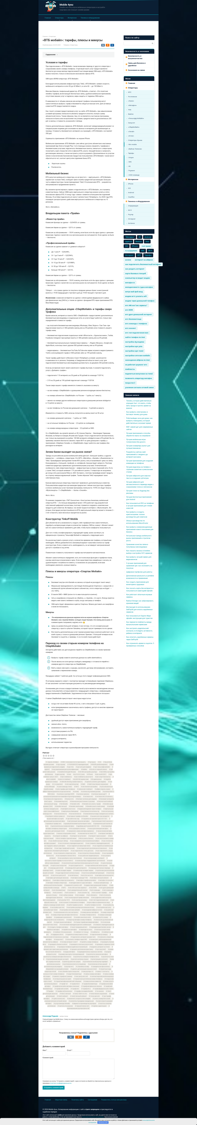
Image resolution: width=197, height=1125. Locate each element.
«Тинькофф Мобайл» (136, 118)
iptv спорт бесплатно (103, 777)
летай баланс (73, 875)
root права (146, 246)
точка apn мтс (95, 996)
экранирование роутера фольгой (78, 1008)
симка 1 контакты (103, 971)
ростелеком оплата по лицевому (75, 964)
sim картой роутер (72, 784)
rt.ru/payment (58, 784)
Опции (131, 157)
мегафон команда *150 (80, 878)
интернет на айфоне (61, 836)
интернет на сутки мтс (78, 836)
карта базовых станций (135, 273)
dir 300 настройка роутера (88, 772)
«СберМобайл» (133, 127)
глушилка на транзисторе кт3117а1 (95, 819)
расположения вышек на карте (58, 959)
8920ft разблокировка (99, 764)
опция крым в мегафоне (63, 922)
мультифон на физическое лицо (99, 902)
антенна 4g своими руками (91, 791)
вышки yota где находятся (100, 816)
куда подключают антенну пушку (68, 873)
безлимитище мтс (62, 801)
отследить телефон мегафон (58, 927)
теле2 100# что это (80, 994)
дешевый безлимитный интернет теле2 (78, 824)
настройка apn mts (58, 907)
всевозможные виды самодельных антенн (99, 814)
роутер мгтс (69, 966)
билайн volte (75, 804)
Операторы (59, 18)
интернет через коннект (98, 836)
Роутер (130, 214)
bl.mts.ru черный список (99, 769)
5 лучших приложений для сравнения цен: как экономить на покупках (139, 565)
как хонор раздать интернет (94, 858)
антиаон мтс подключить (53, 799)
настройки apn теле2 (134, 351)
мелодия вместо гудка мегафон (81, 883)
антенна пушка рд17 (99, 794)
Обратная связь (61, 1100)
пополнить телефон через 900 (77, 939)
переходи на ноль (86, 929)
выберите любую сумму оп (56, 816)
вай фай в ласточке (68, 809)
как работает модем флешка (89, 856)
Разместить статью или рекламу (114, 1100)
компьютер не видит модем (84, 870)
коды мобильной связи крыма (97, 865)
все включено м (75, 814)
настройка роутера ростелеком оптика (81, 907)
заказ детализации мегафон (98, 828)
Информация (133, 206)
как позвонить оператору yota (65, 853)
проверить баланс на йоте (58, 944)
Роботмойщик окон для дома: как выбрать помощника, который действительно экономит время (139, 420)
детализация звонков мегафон (79, 821)
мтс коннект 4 (70, 893)
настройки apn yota (104, 907)
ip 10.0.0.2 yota (79, 774)
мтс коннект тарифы (100, 893)
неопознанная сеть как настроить (66, 912)
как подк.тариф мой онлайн (65, 848)
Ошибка (131, 197)
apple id (128, 241)
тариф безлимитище (90, 984)
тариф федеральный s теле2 (103, 989)
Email (69, 1050)
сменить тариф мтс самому (63, 976)
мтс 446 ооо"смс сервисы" (78, 888)
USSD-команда (133, 175)
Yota (129, 110)
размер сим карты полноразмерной (72, 954)
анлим (76, 791)
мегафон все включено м (104, 875)
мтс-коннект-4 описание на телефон (73, 902)
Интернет (131, 219)
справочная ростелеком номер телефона (88, 979)
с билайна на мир (83, 966)
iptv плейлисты (67, 777)
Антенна (131, 223)
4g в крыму (61, 764)
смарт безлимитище (74, 974)
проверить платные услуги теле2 (82, 944)
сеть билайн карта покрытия (69, 971)
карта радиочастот (76, 865)
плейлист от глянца (81, 932)
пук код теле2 (101, 949)
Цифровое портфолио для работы (139, 572)
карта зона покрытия (59, 865)
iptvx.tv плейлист (65, 779)
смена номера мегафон (93, 974)
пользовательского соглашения (93, 1117)
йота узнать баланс (86, 838)
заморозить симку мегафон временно (81, 831)
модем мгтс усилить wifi (74, 885)
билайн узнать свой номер (96, 806)
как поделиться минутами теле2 (79, 846)
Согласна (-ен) (103, 1122)
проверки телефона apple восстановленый (73, 947)
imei (69, 774)
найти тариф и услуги (75, 905)
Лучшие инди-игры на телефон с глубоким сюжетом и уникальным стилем (139, 469)
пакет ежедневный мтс (79, 927)
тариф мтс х (86, 989)
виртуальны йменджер (70, 811)
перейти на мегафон (70, 929)
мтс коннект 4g (84, 893)
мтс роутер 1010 (64, 900)
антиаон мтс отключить (105, 796)
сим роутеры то (88, 971)
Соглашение (92, 1100)
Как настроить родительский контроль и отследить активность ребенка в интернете (139, 630)
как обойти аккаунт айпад (59, 841)
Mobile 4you (66, 4)
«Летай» (131, 131)
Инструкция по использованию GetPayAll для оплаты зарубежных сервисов (139, 609)
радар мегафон (70, 952)
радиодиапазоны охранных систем (90, 952)
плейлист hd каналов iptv (63, 932)
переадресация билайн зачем (101, 927)
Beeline (84, 769)
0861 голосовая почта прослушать (74, 762)
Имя (45, 1050)
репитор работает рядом (72, 962)
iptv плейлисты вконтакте (84, 777)
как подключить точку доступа (82, 851)
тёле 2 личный (66, 994)
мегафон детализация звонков (58, 878)
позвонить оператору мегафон (138, 378)
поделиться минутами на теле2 (77, 934)
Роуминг (131, 170)
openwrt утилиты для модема (96, 782)
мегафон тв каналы (106, 880)
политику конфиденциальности (60, 1083)
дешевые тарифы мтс (54, 824)
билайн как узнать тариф (91, 804)
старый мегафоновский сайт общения (68, 981)
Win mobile (132, 144)
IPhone (90, 774)
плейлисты (95, 932)
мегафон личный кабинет (99, 878)
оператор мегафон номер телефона (80, 920)
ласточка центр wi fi (59, 875)
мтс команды (95, 890)
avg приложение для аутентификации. (66, 769)
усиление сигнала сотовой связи (139, 387)
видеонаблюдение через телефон (90, 809)
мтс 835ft (93, 888)
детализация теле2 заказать (102, 821)
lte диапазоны (96, 779)
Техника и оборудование (90, 18)
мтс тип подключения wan (99, 900)
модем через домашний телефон (96, 885)
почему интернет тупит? (69, 942)
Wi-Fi (77, 787)
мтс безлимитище (59, 890)
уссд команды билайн (62, 1003)
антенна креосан (83, 794)
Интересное (72, 18)
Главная (48, 18)
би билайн (64, 804)
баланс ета (69, 799)
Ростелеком (132, 97)
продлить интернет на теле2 (100, 947)
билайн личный (61, 806)
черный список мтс (82, 1006)
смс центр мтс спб (82, 976)
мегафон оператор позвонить (64, 880)
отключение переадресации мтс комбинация (76, 925)
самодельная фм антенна (101, 966)
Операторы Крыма (135, 140)
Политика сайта (77, 1100)
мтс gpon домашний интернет (138, 314)
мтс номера (80, 895)
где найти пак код (73, 819)
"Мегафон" (130, 237)
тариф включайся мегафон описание (66, 986)
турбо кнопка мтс (59, 999)
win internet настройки (89, 787)
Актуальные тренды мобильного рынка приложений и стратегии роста (138, 538)
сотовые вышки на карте (62, 979)
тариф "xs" (64, 984)
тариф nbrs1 (75, 984)
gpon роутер (60, 774)
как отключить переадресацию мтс (71, 843)
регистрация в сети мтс (100, 959)
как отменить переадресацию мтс (98, 843)
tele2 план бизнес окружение (98, 784)
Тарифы (50, 991)
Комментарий (48, 1058)
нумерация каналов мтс (63, 917)
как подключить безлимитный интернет (143, 264)
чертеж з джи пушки (99, 1006)
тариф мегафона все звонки (92, 986)
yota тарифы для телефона (66, 789)
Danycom (131, 123)
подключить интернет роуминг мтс (83, 937)
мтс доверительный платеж (78, 890)
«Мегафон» (132, 105)
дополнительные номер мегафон (63, 826)
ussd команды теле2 (65, 787)
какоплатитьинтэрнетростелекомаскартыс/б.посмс (80, 863)
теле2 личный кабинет (79, 996)
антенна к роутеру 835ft (66, 794)
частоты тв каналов (66, 1006)
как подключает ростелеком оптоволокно (92, 848)
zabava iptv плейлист (85, 789)
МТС (64, 888)
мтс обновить (92, 895)
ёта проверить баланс (77, 828)
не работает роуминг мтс (136, 365)
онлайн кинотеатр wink (83, 917)
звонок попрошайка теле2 (67, 833)
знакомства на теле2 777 (87, 833)
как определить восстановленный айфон (85, 841)
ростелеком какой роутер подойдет (96, 962)
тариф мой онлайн (62, 989)
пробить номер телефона (89, 942)
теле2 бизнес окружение (99, 994)
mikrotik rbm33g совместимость (71, 782)
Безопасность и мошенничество (135, 57)
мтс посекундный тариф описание (77, 897)
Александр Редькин (50, 1016)
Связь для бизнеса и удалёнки (137, 64)
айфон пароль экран (103, 789)
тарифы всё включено (64, 991)
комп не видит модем (64, 870)
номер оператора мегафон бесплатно (65, 915)
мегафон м (130, 282)
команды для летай (56, 868)
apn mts (70, 767)
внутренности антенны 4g (90, 811)
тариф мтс (75, 989)
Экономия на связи (136, 70)
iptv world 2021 (101, 774)
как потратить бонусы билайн (89, 853)
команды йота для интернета (76, 868)
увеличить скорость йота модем (79, 999)
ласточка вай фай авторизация (93, 873)
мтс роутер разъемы (80, 900)
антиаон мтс (89, 796)
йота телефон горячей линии (66, 838)
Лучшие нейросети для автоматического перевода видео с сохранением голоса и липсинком (140, 484)
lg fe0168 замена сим (81, 779)
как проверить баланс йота (66, 856)
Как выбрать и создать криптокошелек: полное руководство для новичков (136, 514)
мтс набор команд (67, 895)
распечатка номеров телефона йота (87, 957)
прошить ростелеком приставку (82, 949)
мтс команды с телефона (136, 323)
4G (100, 762)
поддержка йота (57, 934)
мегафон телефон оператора (57, 883)
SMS (83, 784)
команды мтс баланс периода (100, 868)
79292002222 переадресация (78, 764)
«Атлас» (131, 136)
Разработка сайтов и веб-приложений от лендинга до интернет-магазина (137, 454)
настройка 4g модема (134, 342)
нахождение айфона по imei (92, 910)
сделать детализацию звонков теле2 (84, 969)
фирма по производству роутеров (84, 1003)
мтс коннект (58, 893)
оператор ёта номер (101, 917)
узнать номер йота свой (102, 999)
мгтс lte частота (87, 875)
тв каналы (100, 991)
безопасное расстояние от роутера (83, 801)
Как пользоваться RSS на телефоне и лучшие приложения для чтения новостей (140, 505)
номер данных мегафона (90, 912)
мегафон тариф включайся (87, 880)
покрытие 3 (59, 939)
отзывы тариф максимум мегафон (86, 922)
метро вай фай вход (101, 883)
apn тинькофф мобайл (102, 767)
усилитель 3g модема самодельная (82, 1001)
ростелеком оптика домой (98, 964)
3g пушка (92, 762)
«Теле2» (131, 101)
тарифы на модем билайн (84, 991)
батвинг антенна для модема (87, 799)
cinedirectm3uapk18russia (67, 772)
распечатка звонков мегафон (98, 954)
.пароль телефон (52, 762)
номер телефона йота (88, 915)
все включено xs (61, 814)
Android (131, 192)
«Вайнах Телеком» (135, 149)
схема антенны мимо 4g (93, 981)
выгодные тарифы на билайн (78, 816)
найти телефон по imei (93, 905)
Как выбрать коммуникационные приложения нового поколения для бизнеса (139, 529)
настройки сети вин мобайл (70, 910)
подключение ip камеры (99, 934)
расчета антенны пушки (80, 959)
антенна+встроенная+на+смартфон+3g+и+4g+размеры (62, 796)
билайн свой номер (76, 806)
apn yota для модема (84, 767)
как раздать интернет (134, 269)
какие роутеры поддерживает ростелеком (91, 860)
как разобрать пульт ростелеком (70, 858)
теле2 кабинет (63, 996)
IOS (129, 188)
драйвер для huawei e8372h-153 (88, 826)
